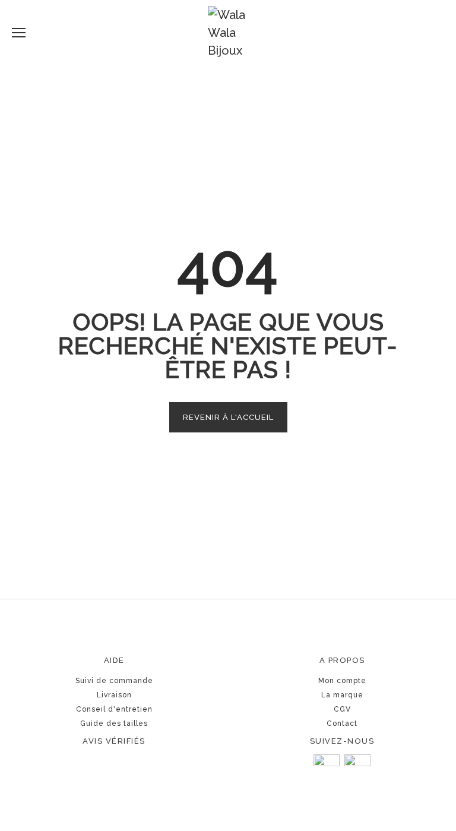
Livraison (114, 695)
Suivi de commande (114, 681)
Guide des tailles (114, 723)
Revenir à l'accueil (228, 417)
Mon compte (342, 681)
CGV (342, 709)
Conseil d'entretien (114, 709)
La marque (342, 695)
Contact (342, 723)
